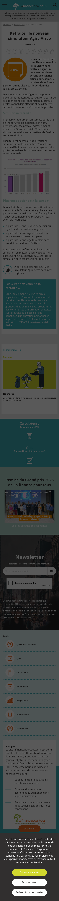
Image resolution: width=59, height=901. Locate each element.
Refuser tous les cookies (29, 892)
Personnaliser (30, 882)
